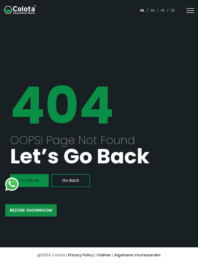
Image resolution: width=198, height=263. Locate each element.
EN (152, 10)
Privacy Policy (80, 255)
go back (70, 180)
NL (142, 10)
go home (29, 180)
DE (173, 10)
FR (162, 10)
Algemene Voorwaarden (137, 255)
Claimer (103, 255)
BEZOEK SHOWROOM (31, 210)
